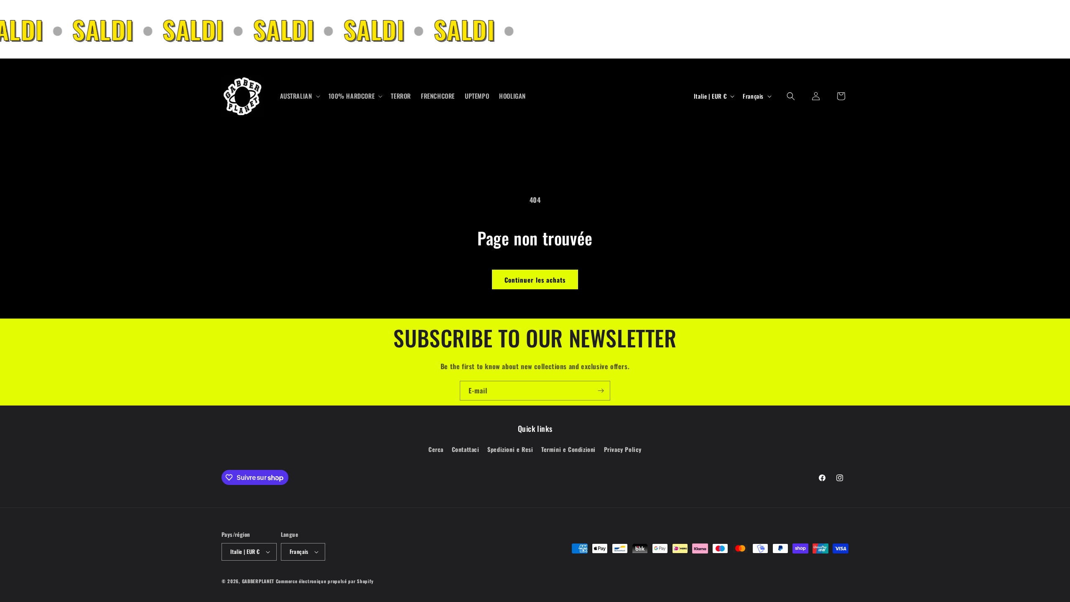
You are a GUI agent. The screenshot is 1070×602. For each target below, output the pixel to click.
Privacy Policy (623, 449)
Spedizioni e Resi (510, 449)
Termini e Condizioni (568, 449)
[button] (299, 96)
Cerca (435, 449)
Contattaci (465, 449)
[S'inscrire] (600, 390)
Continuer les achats (535, 279)
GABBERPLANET (258, 581)
